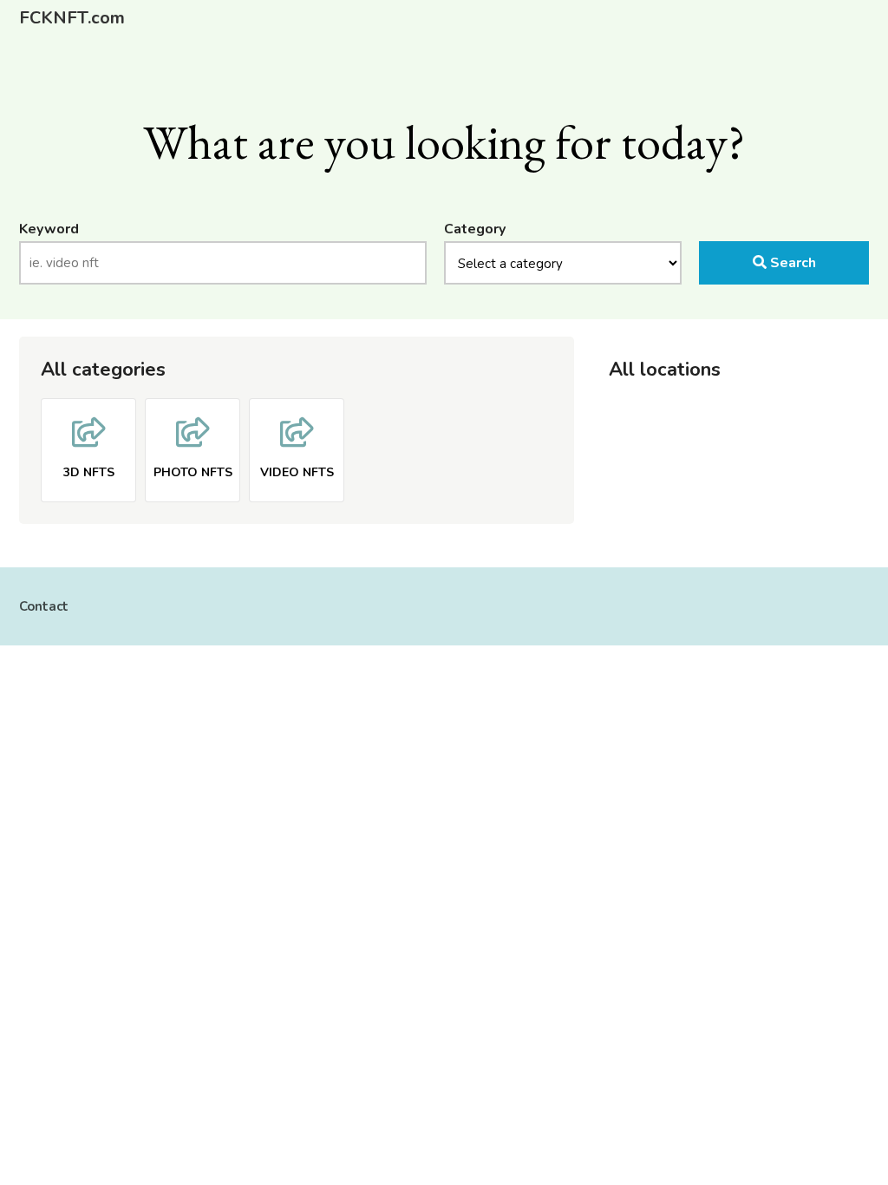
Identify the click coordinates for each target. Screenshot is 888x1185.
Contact (44, 606)
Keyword (49, 229)
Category (475, 229)
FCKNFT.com (72, 18)
